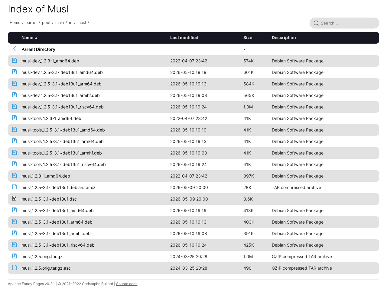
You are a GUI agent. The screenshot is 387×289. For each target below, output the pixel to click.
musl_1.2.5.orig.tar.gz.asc (46, 268)
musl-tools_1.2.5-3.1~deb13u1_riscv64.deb (63, 164)
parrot (31, 22)
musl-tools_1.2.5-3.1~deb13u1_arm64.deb (62, 141)
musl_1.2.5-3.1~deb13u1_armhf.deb (56, 233)
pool (46, 22)
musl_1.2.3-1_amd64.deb (45, 175)
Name (27, 37)
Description (284, 37)
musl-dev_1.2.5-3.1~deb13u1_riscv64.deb (62, 106)
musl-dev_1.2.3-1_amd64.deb (50, 60)
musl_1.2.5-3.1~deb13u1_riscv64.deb (58, 244)
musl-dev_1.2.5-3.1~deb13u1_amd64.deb (62, 72)
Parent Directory (38, 49)
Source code (127, 283)
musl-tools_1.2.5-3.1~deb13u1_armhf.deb (61, 152)
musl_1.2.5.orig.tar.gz (42, 256)
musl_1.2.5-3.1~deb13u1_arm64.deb (57, 221)
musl (81, 22)
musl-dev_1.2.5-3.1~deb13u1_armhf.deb (60, 95)
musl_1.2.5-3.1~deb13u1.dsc (49, 198)
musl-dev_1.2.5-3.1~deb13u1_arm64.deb (61, 83)
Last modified (184, 37)
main (59, 22)
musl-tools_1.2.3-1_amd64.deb (51, 118)
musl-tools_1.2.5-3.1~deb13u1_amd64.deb (63, 129)
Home (15, 22)
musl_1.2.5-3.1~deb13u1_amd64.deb (57, 210)
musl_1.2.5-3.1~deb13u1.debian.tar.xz (58, 187)
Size (247, 37)
